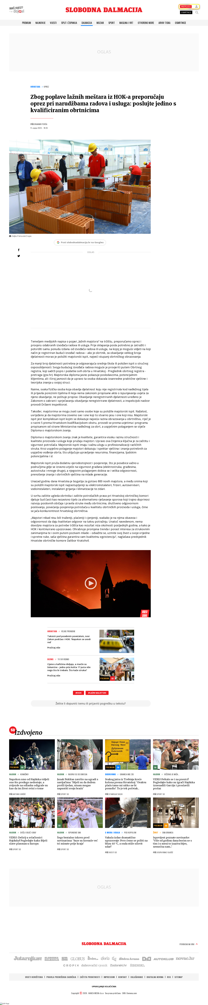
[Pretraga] (197, 12)
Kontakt (122, 977)
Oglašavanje (136, 977)
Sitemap (179, 977)
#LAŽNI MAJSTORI (97, 693)
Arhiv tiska (164, 23)
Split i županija (69, 23)
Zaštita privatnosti (90, 977)
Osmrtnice (180, 23)
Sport (111, 23)
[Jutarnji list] (27, 958)
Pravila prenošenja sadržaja (61, 977)
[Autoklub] (163, 958)
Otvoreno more (146, 23)
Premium (26, 23)
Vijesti (53, 23)
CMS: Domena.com (129, 993)
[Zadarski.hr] (118, 965)
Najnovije (40, 23)
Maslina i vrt (126, 23)
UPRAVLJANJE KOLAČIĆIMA (104, 986)
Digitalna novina (155, 977)
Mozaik (100, 23)
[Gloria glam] (114, 958)
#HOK (78, 693)
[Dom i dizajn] (147, 958)
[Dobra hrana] (129, 958)
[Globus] (77, 958)
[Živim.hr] (92, 958)
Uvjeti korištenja (34, 977)
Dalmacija (87, 23)
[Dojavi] (16, 10)
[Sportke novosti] (64, 958)
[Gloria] (105, 958)
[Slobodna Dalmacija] (104, 10)
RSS (169, 977)
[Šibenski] (137, 965)
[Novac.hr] (185, 958)
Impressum (109, 977)
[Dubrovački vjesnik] (94, 965)
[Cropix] (71, 965)
